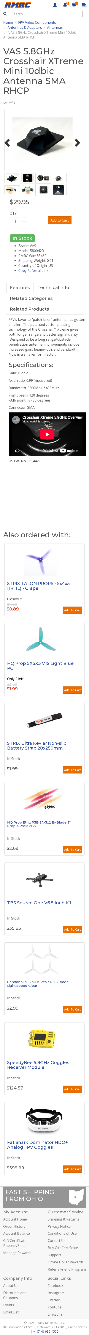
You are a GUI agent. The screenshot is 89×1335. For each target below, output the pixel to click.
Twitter (54, 1300)
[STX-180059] (44, 719)
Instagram (56, 1292)
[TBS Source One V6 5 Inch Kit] (44, 879)
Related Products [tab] (29, 309)
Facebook (55, 1285)
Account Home (15, 1219)
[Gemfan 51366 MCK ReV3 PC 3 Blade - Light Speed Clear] (44, 959)
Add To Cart (72, 610)
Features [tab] (20, 287)
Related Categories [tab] (31, 298)
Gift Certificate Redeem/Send (14, 1243)
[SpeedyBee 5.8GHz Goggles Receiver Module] (44, 1038)
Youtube (55, 1307)
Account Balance (16, 1233)
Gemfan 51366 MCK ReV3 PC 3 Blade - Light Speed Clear (39, 984)
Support (54, 1255)
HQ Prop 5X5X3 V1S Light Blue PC (40, 666)
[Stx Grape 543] (44, 559)
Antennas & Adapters (25, 27)
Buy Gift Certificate (63, 1247)
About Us (10, 1285)
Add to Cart (60, 220)
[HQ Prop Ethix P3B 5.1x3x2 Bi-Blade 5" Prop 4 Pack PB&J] (44, 799)
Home (8, 22)
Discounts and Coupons (14, 1295)
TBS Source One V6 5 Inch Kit (39, 902)
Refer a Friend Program (67, 1269)
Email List (11, 1312)
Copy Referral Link (33, 270)
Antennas (55, 27)
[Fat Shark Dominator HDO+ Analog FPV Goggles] (44, 1118)
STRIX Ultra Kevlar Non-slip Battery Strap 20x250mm (37, 746)
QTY (13, 213)
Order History (14, 1226)
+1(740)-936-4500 (45, 1331)
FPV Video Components (37, 22)
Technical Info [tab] (53, 287)
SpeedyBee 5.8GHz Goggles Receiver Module (38, 1065)
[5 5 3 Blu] (44, 639)
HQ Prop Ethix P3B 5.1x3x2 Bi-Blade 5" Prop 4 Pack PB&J (39, 824)
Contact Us (56, 1240)
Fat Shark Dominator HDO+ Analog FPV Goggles (37, 1145)
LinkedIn (55, 1314)
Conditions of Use (62, 1233)
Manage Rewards (17, 1252)
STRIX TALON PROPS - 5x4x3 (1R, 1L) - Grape (38, 586)
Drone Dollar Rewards (66, 1262)
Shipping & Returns (63, 1219)
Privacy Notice (59, 1226)
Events (8, 1305)
